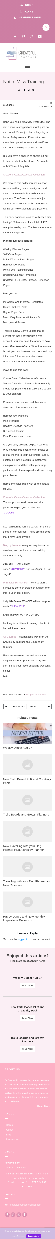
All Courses (9, 636)
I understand (33, 1236)
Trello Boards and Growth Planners (26, 814)
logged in (23, 939)
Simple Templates (36, 694)
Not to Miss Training (23, 81)
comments (45, 106)
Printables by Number (15, 582)
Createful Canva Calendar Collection (24, 174)
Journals (8, 105)
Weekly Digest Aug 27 (17, 747)
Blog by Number (12, 545)
